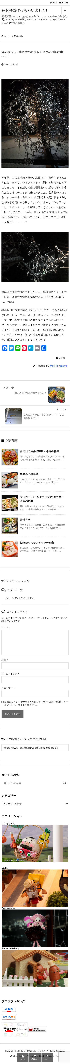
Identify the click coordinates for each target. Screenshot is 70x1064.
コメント (6, 627)
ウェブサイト (8, 687)
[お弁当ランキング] (37, 1029)
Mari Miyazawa (58, 365)
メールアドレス (10, 673)
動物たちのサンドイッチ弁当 (37, 542)
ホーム (7, 36)
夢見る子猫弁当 (29, 474)
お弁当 (20, 36)
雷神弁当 (25, 519)
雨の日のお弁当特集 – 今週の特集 (39, 451)
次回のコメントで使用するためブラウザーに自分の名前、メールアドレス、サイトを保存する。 (36, 703)
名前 (4, 659)
